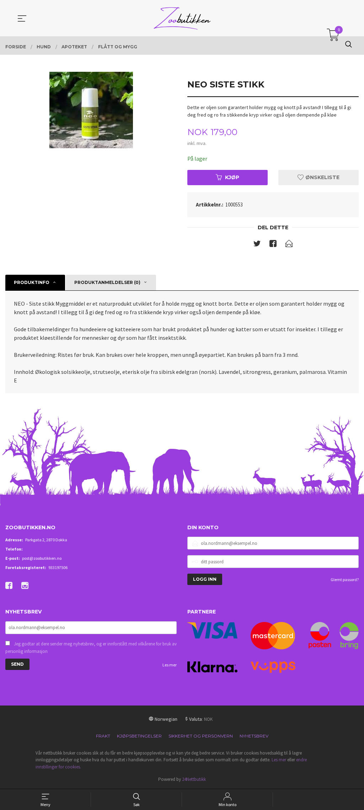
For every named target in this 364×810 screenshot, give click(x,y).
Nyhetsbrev (254, 736)
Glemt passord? (345, 579)
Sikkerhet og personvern (200, 736)
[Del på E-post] (289, 245)
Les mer (169, 664)
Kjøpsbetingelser (139, 736)
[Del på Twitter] (257, 245)
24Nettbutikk (194, 779)
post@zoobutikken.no (41, 558)
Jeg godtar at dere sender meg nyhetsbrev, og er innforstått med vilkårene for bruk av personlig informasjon (91, 648)
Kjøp (232, 177)
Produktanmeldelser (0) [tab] (107, 282)
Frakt (103, 736)
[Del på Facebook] (273, 245)
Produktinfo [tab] (31, 282)
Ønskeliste (321, 177)
